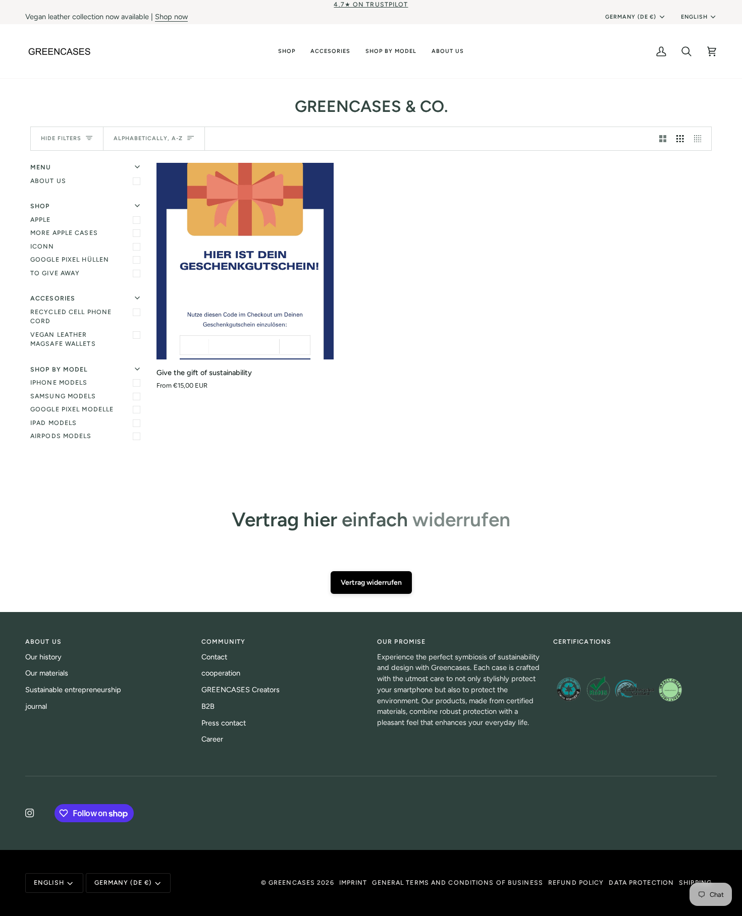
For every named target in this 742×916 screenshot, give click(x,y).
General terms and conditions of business (457, 882)
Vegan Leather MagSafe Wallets (63, 339)
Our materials (46, 673)
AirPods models (61, 436)
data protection (641, 882)
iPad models (53, 422)
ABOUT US (48, 181)
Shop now (171, 16)
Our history (43, 656)
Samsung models (63, 396)
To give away (55, 273)
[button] (287, 51)
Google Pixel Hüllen (69, 259)
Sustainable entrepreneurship (73, 689)
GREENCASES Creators (240, 689)
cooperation (220, 673)
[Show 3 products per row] (680, 138)
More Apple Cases (64, 232)
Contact (214, 656)
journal (36, 706)
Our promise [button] (401, 641)
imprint (353, 882)
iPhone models (58, 382)
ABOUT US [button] (43, 641)
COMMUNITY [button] (223, 641)
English (694, 17)
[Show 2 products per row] (663, 138)
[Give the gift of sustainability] (245, 261)
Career (212, 739)
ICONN (42, 246)
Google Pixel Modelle (72, 409)
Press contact (223, 722)
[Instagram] (29, 813)
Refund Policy (576, 882)
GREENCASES (292, 882)
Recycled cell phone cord (71, 316)
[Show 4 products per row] (700, 138)
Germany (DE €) (631, 17)
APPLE (40, 219)
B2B (208, 706)
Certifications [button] (582, 641)
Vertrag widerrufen (371, 582)
